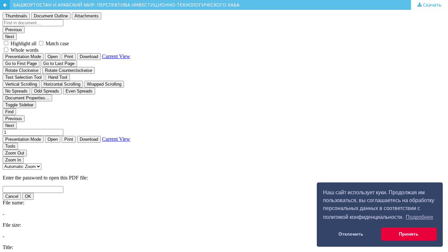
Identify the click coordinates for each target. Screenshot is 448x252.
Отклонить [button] (350, 234)
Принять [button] (408, 234)
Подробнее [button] (419, 217)
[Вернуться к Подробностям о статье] (5, 5)
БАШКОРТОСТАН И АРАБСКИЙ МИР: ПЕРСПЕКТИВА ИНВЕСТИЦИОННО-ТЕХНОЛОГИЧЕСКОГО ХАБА (126, 5)
